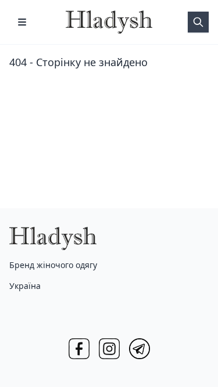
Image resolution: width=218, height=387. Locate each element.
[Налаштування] (22, 22)
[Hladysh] (109, 22)
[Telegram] (139, 348)
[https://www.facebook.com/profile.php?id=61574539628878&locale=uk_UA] (79, 348)
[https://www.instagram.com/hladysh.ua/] (109, 348)
